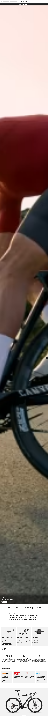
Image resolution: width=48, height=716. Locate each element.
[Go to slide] (36, 649)
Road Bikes (6, 596)
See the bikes (4, 601)
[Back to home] (24, 1)
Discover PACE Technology (7, 644)
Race (9, 596)
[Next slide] (5, 649)
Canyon (3, 596)
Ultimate (12, 596)
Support (15, 1)
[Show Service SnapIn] (47, 358)
